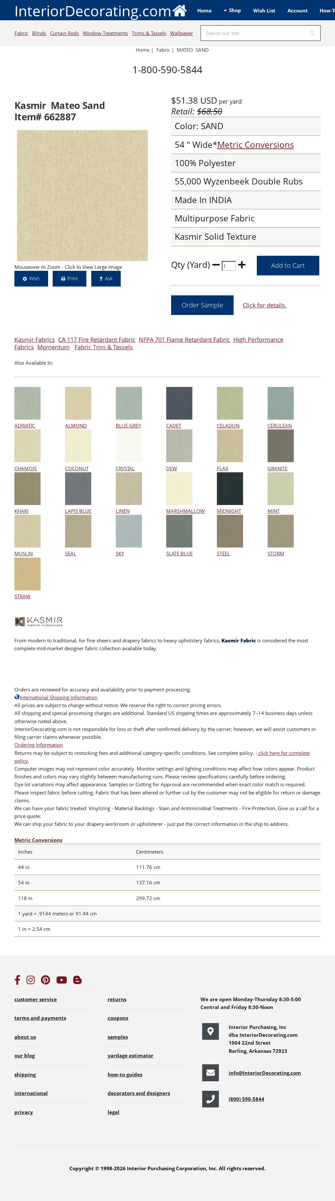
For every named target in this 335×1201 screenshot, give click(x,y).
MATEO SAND (193, 49)
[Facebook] (17, 981)
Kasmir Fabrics (34, 339)
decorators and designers (139, 1093)
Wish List (264, 10)
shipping (25, 1074)
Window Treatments (105, 33)
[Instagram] (30, 981)
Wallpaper (181, 33)
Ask (109, 278)
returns (117, 999)
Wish (34, 278)
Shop (235, 10)
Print (72, 278)
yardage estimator (130, 1055)
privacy (23, 1112)
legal (113, 1112)
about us (25, 1037)
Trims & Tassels (149, 33)
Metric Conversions (255, 144)
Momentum (53, 347)
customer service (35, 999)
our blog (24, 1055)
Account (298, 10)
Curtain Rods (64, 33)
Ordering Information (38, 744)
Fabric (21, 33)
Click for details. (265, 305)
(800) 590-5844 (246, 1099)
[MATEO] (82, 195)
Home (204, 10)
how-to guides (125, 1074)
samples (118, 1037)
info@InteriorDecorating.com (265, 1073)
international (31, 1093)
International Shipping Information (58, 697)
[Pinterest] (45, 981)
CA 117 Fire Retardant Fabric (96, 339)
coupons (118, 1018)
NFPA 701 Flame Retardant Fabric (184, 339)
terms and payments (40, 1018)
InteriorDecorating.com (92, 11)
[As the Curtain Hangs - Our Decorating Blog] (77, 981)
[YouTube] (61, 981)
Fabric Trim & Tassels (104, 347)
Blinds (39, 33)
